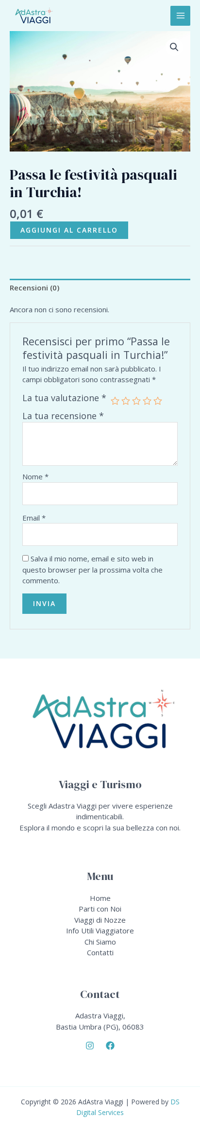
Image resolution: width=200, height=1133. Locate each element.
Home (100, 898)
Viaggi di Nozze (100, 920)
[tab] (100, 288)
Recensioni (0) (34, 287)
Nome (35, 476)
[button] (174, 47)
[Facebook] (110, 1045)
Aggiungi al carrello (69, 230)
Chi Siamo (100, 942)
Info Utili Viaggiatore (100, 930)
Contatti (100, 952)
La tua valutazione (64, 398)
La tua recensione (63, 416)
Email (34, 518)
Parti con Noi (100, 908)
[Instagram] (89, 1045)
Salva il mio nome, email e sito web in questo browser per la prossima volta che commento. (92, 569)
